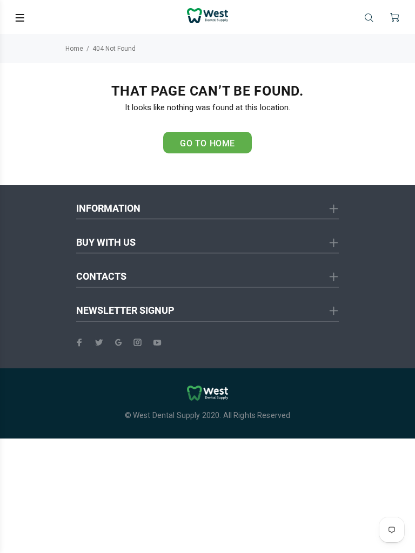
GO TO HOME (207, 143)
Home (74, 48)
